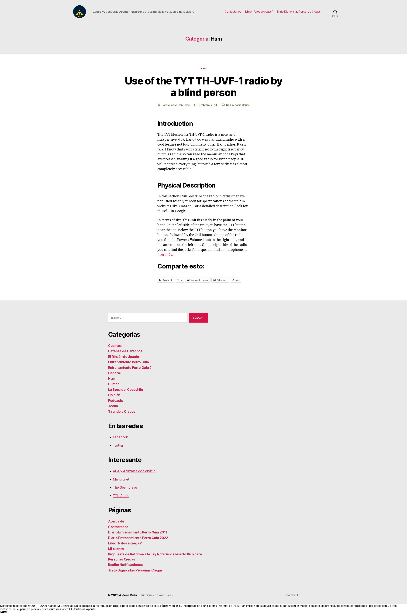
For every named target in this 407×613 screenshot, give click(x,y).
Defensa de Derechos (125, 351)
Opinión (114, 395)
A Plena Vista (128, 595)
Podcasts (115, 401)
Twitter (118, 445)
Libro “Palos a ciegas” (259, 11)
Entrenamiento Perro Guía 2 (130, 368)
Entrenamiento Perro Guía (128, 362)
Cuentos (115, 346)
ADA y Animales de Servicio (134, 471)
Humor (113, 384)
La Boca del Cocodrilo (125, 390)
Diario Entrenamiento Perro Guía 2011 (137, 532)
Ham (203, 68)
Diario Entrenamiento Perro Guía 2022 (138, 538)
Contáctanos (233, 11)
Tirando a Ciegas (121, 412)
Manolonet (121, 479)
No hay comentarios (237, 105)
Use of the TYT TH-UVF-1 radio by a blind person (203, 86)
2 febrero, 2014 (208, 105)
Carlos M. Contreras (178, 105)
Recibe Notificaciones (125, 565)
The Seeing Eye (125, 487)
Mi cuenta (116, 549)
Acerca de (116, 521)
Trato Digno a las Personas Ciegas (299, 11)
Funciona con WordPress (157, 595)
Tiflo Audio (121, 496)
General (114, 373)
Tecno (113, 406)
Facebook (120, 437)
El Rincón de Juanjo (123, 357)
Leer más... (165, 255)
